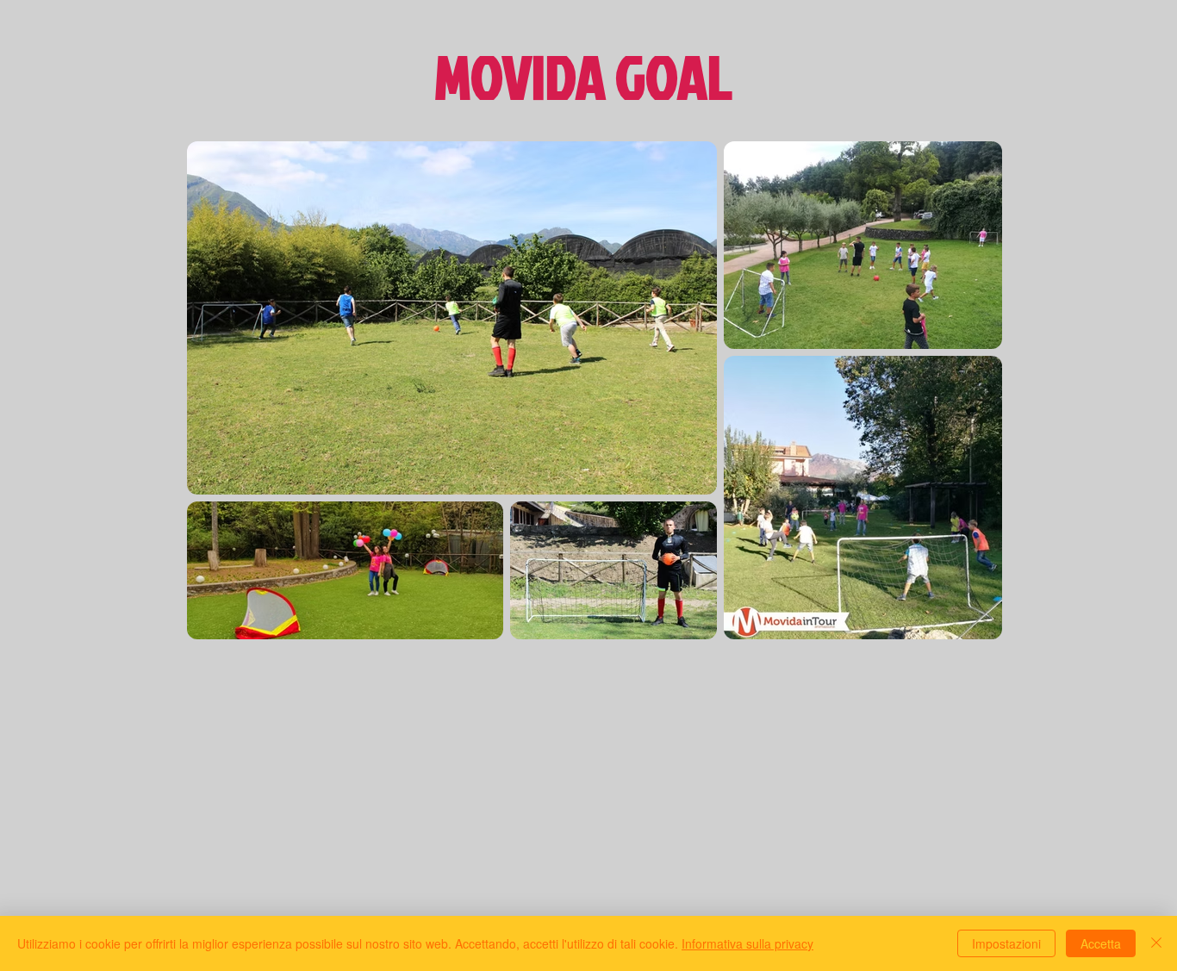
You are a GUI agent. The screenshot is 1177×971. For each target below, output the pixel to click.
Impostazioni (1006, 943)
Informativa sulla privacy (747, 943)
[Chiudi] (1156, 943)
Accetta (1100, 943)
